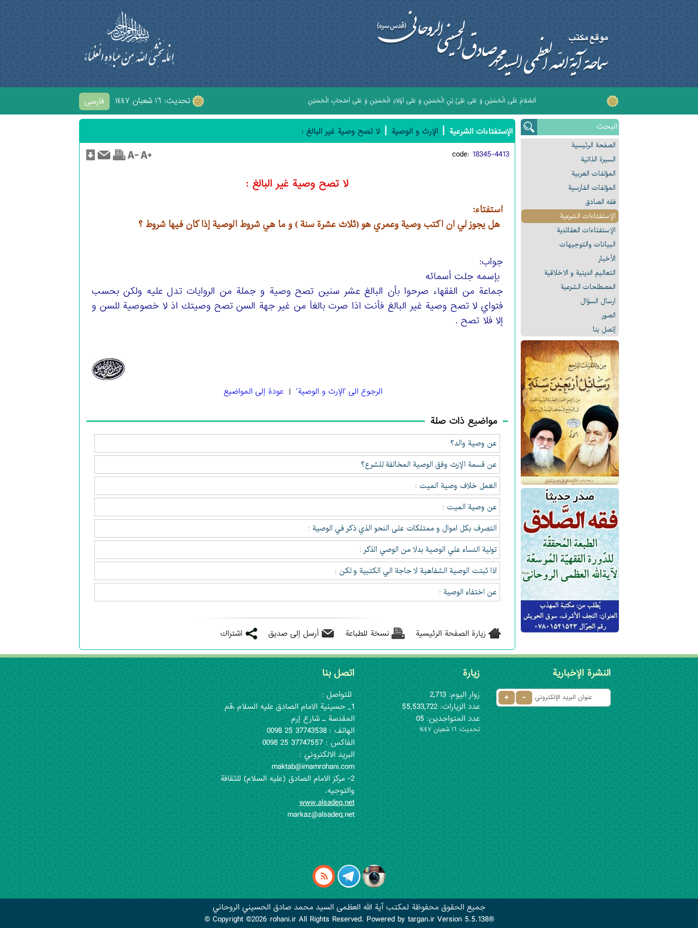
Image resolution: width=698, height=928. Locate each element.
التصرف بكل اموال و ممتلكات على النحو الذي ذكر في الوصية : (402, 528)
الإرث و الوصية (415, 131)
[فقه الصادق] (570, 560)
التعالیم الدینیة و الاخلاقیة (580, 273)
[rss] (323, 885)
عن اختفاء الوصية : (468, 592)
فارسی (94, 101)
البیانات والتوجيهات (587, 244)
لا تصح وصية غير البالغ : (341, 131)
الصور (608, 315)
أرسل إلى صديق (293, 634)
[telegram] (349, 885)
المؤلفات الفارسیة (592, 188)
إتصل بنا (604, 329)
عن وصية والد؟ (473, 443)
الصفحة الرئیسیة (593, 145)
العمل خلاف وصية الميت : (456, 486)
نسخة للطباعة (367, 634)
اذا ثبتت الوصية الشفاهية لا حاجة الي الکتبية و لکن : (416, 571)
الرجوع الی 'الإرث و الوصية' (339, 391)
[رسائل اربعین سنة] (570, 412)
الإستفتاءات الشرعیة (588, 216)
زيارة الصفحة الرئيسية (451, 634)
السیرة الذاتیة (598, 159)
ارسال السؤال (598, 301)
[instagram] (374, 885)
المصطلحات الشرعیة (588, 287)
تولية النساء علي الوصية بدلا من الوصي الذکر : (428, 550)
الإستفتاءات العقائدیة (586, 230)
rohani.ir (283, 919)
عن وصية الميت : (469, 507)
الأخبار (607, 259)
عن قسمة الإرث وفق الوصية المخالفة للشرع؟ (429, 465)
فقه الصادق (600, 202)
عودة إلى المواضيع (254, 391)
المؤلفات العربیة (593, 173)
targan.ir (421, 919)
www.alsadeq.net (326, 803)
